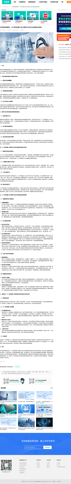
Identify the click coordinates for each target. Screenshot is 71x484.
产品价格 (38, 466)
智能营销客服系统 (22, 468)
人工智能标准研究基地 (61, 466)
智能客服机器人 (32, 2)
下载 (62, 2)
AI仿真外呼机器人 (43, 2)
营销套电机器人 (22, 470)
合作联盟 (58, 463)
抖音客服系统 (21, 472)
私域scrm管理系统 (22, 465)
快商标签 (38, 465)
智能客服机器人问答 (7, 6)
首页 (15, 2)
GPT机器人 (17, 366)
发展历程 (48, 466)
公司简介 (48, 463)
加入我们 (58, 465)
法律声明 (53, 481)
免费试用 (47, 447)
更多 (52, 388)
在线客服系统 (22, 2)
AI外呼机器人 (21, 466)
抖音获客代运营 (54, 2)
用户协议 (59, 481)
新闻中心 (48, 465)
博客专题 (38, 463)
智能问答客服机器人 (23, 463)
